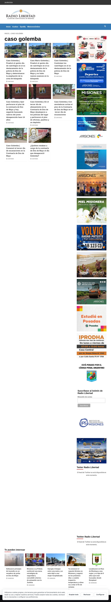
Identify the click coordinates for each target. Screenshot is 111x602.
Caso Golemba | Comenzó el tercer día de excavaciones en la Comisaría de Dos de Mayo (15, 151)
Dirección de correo (85, 397)
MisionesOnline (33, 27)
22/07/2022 (35, 125)
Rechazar (87, 594)
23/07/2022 (11, 122)
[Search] (105, 26)
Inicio (8, 27)
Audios (15, 27)
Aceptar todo (73, 594)
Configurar (100, 594)
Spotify (23, 27)
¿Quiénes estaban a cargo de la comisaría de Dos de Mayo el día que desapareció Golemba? (39, 151)
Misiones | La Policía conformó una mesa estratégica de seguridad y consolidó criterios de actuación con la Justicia (34, 575)
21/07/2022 (35, 158)
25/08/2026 (11, 578)
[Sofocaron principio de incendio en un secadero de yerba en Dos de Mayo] (14, 559)
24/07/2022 (11, 81)
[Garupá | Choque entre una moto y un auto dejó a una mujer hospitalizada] (55, 559)
